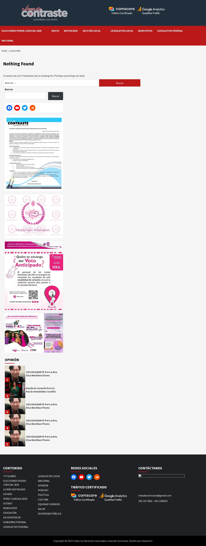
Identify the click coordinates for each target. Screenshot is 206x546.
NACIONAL (8, 40)
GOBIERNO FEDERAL (14, 522)
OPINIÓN (43, 485)
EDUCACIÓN (10, 512)
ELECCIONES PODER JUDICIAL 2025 (22, 30)
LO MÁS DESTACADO (14, 489)
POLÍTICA (43, 494)
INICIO (55, 30)
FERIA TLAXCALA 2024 (15, 498)
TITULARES (9, 476)
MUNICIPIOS (145, 30)
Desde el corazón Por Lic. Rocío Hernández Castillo (41, 389)
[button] (24, 332)
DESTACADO (71, 30)
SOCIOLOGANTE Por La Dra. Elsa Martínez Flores (41, 373)
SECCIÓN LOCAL (92, 30)
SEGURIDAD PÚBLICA (49, 513)
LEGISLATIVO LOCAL (122, 30)
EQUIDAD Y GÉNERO (49, 504)
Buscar (9, 89)
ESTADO (7, 494)
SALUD (41, 508)
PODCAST (43, 490)
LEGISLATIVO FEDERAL (170, 30)
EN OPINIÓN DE (12, 517)
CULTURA (43, 499)
